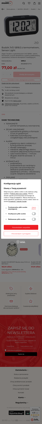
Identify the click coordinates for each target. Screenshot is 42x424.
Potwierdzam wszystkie (21, 227)
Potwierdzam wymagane (21, 234)
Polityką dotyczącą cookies (18, 193)
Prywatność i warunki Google (17, 201)
